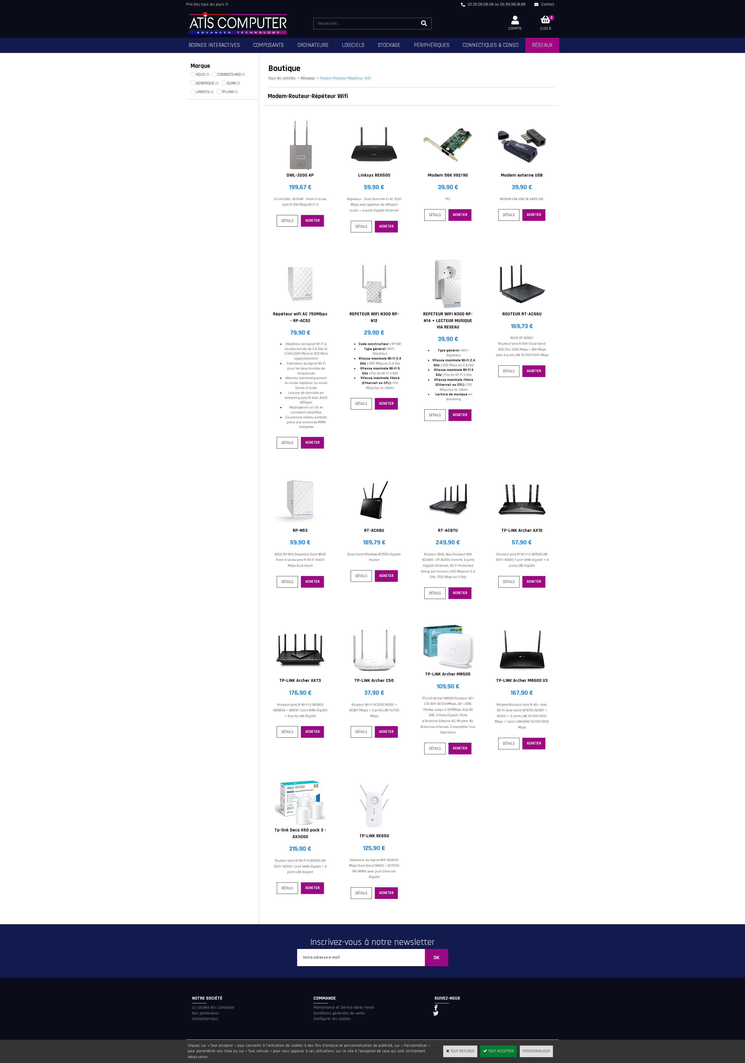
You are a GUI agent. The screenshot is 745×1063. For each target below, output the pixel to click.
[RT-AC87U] (448, 524)
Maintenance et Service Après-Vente (343, 1007)
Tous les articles (282, 78)
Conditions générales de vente (339, 1013)
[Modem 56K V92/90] (448, 169)
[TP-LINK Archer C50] (374, 674)
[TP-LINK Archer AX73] (300, 674)
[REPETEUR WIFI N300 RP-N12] (374, 308)
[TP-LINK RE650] (374, 830)
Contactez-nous (205, 1018)
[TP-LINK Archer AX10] (521, 524)
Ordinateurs (313, 45)
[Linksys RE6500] (374, 169)
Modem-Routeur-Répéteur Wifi (345, 78)
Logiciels (353, 45)
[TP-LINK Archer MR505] (448, 668)
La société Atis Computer (213, 1007)
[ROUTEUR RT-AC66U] (521, 308)
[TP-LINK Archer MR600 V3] (521, 674)
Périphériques (432, 45)
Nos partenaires (205, 1013)
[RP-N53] (300, 524)
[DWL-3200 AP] (300, 169)
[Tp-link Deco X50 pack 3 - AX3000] (300, 824)
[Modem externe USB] (521, 169)
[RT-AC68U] (374, 524)
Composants (268, 45)
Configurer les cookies (332, 1018)
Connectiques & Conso (491, 45)
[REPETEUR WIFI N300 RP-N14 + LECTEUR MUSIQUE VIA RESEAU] (448, 308)
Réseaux (542, 45)
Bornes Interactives (214, 45)
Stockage (389, 45)
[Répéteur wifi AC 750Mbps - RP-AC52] (300, 308)
